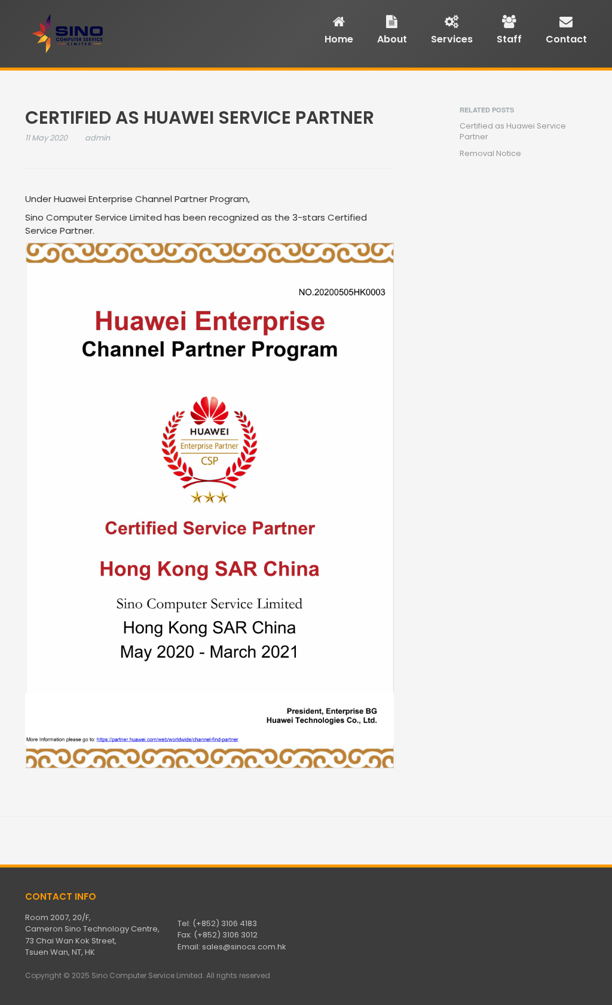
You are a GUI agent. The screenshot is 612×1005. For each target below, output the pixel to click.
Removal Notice (490, 153)
